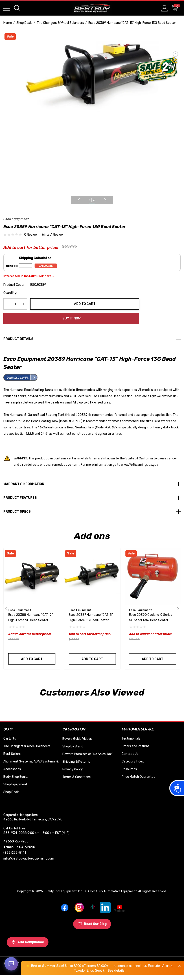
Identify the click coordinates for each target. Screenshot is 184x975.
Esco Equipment (16, 219)
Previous (78, 200)
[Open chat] (11, 964)
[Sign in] (164, 8)
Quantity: (10, 293)
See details (116, 970)
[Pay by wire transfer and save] (157, 69)
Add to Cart (85, 304)
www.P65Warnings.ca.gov (139, 465)
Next (105, 200)
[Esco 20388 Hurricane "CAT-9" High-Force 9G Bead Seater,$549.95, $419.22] (32, 576)
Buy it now (71, 318)
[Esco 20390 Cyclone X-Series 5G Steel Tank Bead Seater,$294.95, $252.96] (152, 576)
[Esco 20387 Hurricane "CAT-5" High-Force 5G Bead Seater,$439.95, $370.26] (92, 576)
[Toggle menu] (6, 8)
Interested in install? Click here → (29, 276)
